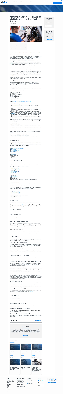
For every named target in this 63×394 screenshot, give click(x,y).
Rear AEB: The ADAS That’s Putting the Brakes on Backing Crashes (36, 352)
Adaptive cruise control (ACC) (15, 168)
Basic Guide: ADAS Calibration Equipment (25, 368)
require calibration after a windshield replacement (16, 75)
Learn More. (31, 291)
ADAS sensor (11, 63)
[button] (35, 320)
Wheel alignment (13, 154)
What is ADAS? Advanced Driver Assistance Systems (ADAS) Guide (14, 352)
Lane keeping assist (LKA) (14, 151)
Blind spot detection (13, 149)
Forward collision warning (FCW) (15, 193)
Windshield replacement (14, 176)
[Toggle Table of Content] (25, 44)
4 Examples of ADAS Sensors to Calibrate (15, 45)
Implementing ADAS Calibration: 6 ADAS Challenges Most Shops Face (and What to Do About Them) (36, 369)
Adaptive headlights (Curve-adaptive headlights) (17, 148)
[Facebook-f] (38, 380)
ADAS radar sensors (24, 204)
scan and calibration (37, 107)
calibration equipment (17, 105)
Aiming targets (13, 113)
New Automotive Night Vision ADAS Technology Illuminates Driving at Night (14, 368)
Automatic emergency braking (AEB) (15, 169)
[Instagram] (40, 380)
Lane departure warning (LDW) (15, 150)
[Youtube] (42, 380)
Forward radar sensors (12, 183)
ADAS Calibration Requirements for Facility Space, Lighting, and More (22, 101)
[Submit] (53, 26)
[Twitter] (44, 380)
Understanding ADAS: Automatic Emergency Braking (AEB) (24, 352)
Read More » (12, 355)
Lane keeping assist (13, 172)
